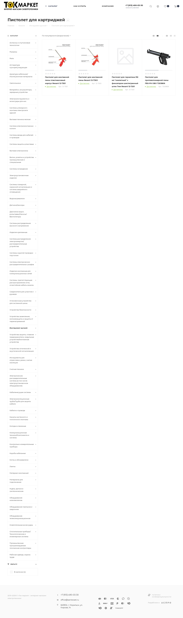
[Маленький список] (153, 36)
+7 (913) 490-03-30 (134, 5)
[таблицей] (174, 36)
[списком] (170, 36)
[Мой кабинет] (158, 6)
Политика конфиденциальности (161, 596)
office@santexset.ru (70, 600)
